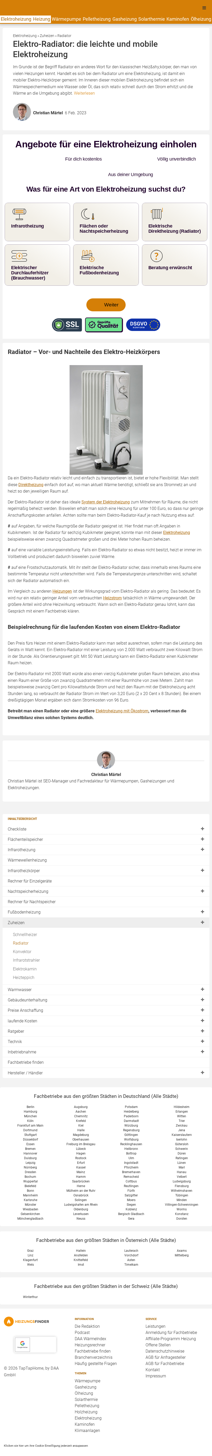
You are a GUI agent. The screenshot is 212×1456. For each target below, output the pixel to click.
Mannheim (30, 1182)
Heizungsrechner (90, 1332)
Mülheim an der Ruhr (80, 1178)
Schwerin (181, 1136)
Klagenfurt (30, 1247)
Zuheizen (16, 909)
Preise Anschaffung (25, 997)
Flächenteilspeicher (25, 826)
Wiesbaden (30, 1196)
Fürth (131, 1178)
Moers (131, 1187)
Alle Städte (165, 1083)
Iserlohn (181, 1126)
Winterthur (30, 1284)
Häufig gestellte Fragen (96, 1350)
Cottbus (131, 1168)
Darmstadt (131, 1108)
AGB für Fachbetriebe (165, 1350)
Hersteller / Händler (25, 1060)
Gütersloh (181, 1131)
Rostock (80, 1145)
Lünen (181, 1150)
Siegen (131, 1192)
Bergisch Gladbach (131, 1201)
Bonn (30, 1178)
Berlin (30, 1094)
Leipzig (30, 1150)
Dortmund (30, 1117)
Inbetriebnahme (22, 1039)
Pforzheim (131, 1154)
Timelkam (131, 1252)
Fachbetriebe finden (26, 1049)
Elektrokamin (25, 956)
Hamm (81, 1164)
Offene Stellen (158, 1332)
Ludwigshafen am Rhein (81, 1192)
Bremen (30, 1136)
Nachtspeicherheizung (28, 878)
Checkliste (17, 816)
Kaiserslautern (182, 1122)
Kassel (81, 1154)
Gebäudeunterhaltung (27, 987)
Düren (182, 1140)
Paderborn (131, 1103)
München (30, 1103)
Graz (30, 1238)
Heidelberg (131, 1098)
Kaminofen (177, 19)
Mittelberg (182, 1242)
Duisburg (30, 1145)
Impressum (156, 1363)
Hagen (81, 1140)
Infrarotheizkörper (24, 857)
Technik (15, 1028)
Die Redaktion (87, 1313)
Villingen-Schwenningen (181, 1192)
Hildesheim (182, 1094)
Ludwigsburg (182, 1168)
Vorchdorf (131, 1242)
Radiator (20, 930)
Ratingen (182, 1145)
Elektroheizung (16, 19)
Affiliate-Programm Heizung (171, 1326)
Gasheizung (124, 19)
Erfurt (81, 1150)
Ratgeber (16, 1018)
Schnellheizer (25, 921)
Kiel (81, 1112)
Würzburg (131, 1112)
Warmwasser (20, 976)
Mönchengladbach (30, 1206)
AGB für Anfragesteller (166, 1344)
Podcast (82, 1319)
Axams (182, 1238)
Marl (182, 1154)
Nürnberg (30, 1154)
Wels (30, 1252)
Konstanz (181, 1201)
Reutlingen (131, 1173)
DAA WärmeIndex (90, 1326)
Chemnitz (81, 1103)
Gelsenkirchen (30, 1201)
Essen (30, 1131)
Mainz (81, 1159)
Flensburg (182, 1173)
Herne (81, 1173)
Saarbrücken (81, 1168)
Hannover (30, 1140)
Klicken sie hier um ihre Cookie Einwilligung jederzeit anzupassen (46, 1433)
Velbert (182, 1164)
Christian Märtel (106, 761)
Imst (81, 1252)
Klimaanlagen (87, 1417)
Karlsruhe (30, 1187)
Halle (81, 1117)
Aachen (80, 1098)
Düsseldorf (30, 1126)
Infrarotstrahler (26, 947)
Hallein (81, 1238)
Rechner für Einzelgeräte (30, 868)
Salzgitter (131, 1182)
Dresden (30, 1159)
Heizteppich (23, 964)
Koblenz (131, 1196)
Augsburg (81, 1094)
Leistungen (155, 1313)
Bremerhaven (131, 1159)
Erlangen (182, 1098)
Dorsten (181, 1206)
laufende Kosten (22, 1008)
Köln (30, 1108)
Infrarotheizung (21, 837)
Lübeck (81, 1136)
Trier (182, 1108)
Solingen (81, 1187)
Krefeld (81, 1108)
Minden (182, 1187)
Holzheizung (86, 1399)
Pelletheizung (97, 19)
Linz (30, 1242)
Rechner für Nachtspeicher (32, 889)
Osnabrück (80, 1182)
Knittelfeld (81, 1247)
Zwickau (181, 1112)
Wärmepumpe (66, 19)
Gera (131, 1206)
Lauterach (131, 1238)
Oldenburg (81, 1196)
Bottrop (131, 1140)
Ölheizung (201, 19)
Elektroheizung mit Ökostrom (122, 698)
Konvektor (22, 939)
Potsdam (131, 1094)
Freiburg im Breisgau (80, 1131)
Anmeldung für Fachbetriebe (171, 1319)
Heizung (41, 19)
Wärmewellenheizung (27, 847)
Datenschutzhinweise (165, 1338)
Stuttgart (30, 1122)
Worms (182, 1196)
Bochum (30, 1164)
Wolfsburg (131, 1126)
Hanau (181, 1159)
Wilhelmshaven (181, 1178)
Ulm (131, 1145)
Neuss (81, 1206)
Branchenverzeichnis (93, 1344)
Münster (30, 1192)
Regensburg (131, 1117)
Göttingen (131, 1122)
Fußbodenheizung (24, 899)
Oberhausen (80, 1126)
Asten (131, 1247)
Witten (181, 1103)
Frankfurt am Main (30, 1112)
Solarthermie (151, 19)
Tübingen (181, 1182)
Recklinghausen (131, 1131)
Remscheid (131, 1164)
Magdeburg (81, 1122)
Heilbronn (131, 1136)
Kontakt (153, 1357)
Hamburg (30, 1098)
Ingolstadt (131, 1150)
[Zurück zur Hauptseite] (35, 1309)
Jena (181, 1117)
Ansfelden (81, 1242)
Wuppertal (30, 1168)
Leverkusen (81, 1201)
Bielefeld (30, 1173)
